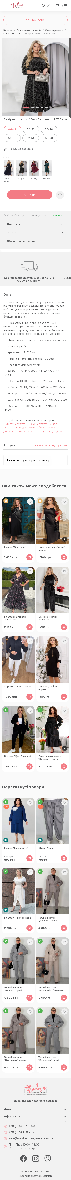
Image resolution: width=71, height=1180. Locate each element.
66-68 (49, 138)
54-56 (49, 129)
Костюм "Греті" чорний (17, 756)
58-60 (12, 138)
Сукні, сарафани (52, 431)
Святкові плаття (28, 431)
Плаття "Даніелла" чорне (49, 688)
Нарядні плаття (25, 427)
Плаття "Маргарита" (16, 848)
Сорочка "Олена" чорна (18, 686)
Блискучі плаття (15, 423)
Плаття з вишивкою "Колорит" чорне (50, 757)
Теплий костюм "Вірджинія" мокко (15, 1058)
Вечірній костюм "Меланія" (48, 618)
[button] (44, 5)
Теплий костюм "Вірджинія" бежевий (51, 989)
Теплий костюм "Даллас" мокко (47, 919)
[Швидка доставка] (18, 821)
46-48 (12, 129)
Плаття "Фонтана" (15, 547)
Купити (29, 194)
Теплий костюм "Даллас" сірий (13, 989)
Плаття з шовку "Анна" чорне (51, 548)
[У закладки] (60, 195)
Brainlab (47, 1176)
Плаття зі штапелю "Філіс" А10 (15, 618)
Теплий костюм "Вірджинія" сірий (48, 1058)
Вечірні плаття (37, 423)
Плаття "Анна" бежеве (17, 917)
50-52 (31, 129)
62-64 (31, 138)
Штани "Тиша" (46, 848)
